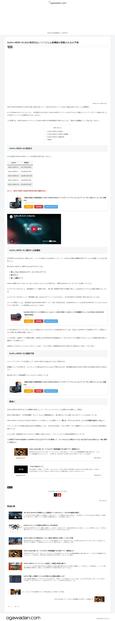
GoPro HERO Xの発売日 (55, 131)
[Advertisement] (57, 18)
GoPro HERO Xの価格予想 (56, 137)
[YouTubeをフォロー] (59, 495)
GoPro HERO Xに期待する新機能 (58, 134)
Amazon (28, 206)
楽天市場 (38, 206)
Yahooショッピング (51, 206)
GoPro (10, 487)
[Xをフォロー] (55, 495)
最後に (50, 139)
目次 (55, 127)
